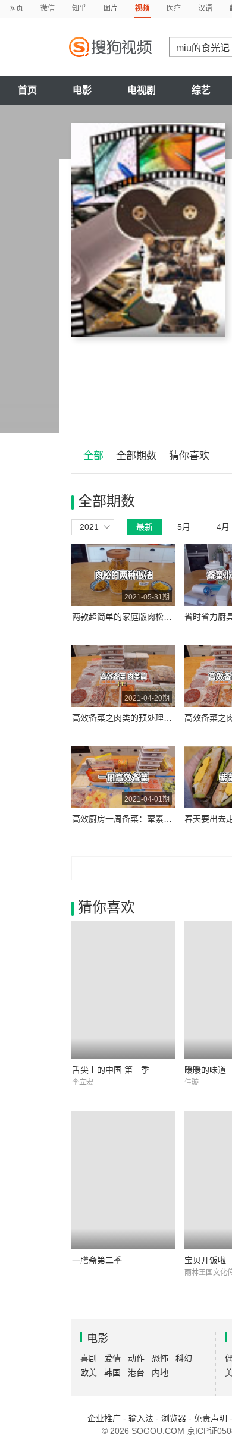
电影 (82, 90)
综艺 (201, 90)
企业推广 (104, 1418)
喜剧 (88, 1358)
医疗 (174, 8)
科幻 (183, 1358)
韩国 (112, 1372)
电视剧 (141, 90)
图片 (111, 8)
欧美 (88, 1372)
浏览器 (173, 1418)
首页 (27, 90)
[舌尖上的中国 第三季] (123, 990)
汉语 (205, 8)
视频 (142, 8)
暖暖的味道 (205, 1070)
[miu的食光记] (148, 230)
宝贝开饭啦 (205, 1260)
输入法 (140, 1418)
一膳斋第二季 (97, 1260)
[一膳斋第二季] (123, 1180)
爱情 (112, 1358)
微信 (47, 8)
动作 (136, 1358)
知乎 (79, 8)
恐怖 (160, 1358)
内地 (160, 1372)
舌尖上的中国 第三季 (110, 1070)
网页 (16, 8)
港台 (136, 1372)
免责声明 (210, 1418)
